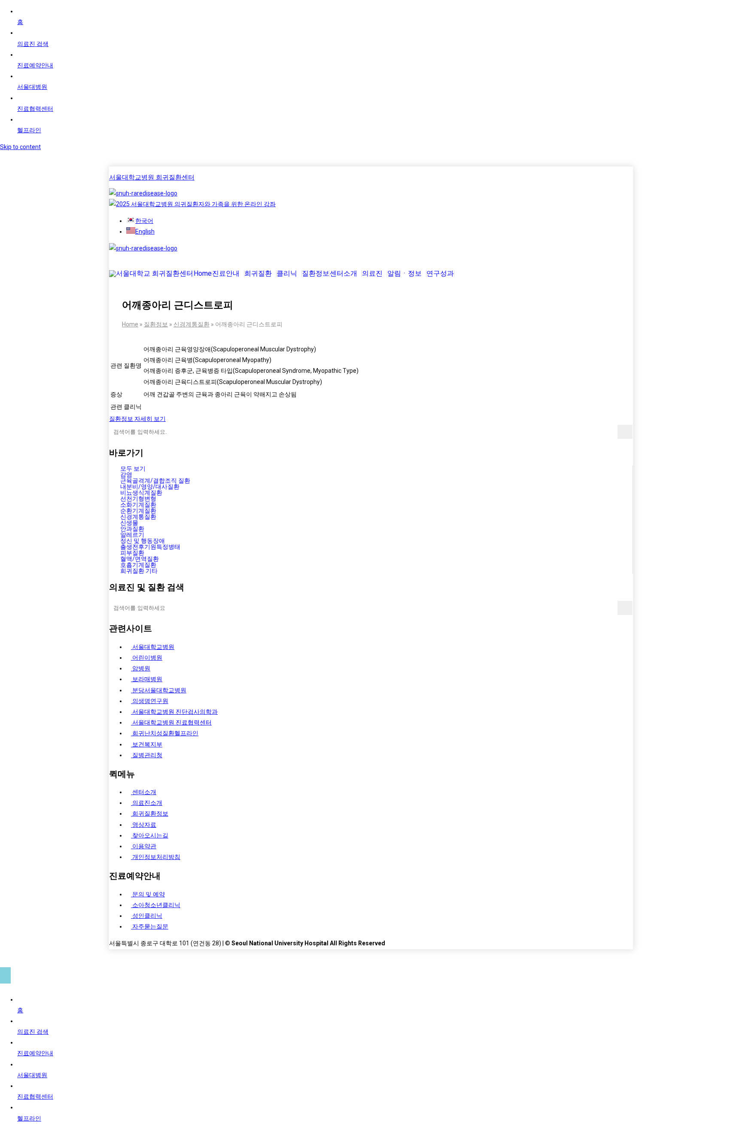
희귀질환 (258, 273)
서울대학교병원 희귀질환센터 (152, 177)
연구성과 (440, 273)
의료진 (372, 273)
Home (203, 273)
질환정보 (315, 273)
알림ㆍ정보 (404, 273)
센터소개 (343, 273)
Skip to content (20, 146)
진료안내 (226, 273)
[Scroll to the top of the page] (5, 975)
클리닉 (287, 273)
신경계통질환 (191, 324)
